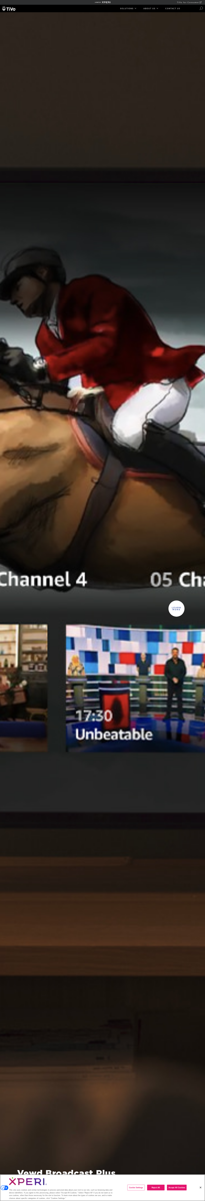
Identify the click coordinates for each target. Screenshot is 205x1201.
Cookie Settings (136, 1187)
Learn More (176, 608)
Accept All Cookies (176, 1187)
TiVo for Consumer (188, 2)
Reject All (156, 1187)
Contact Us (172, 8)
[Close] (200, 1187)
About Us (149, 8)
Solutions (126, 8)
